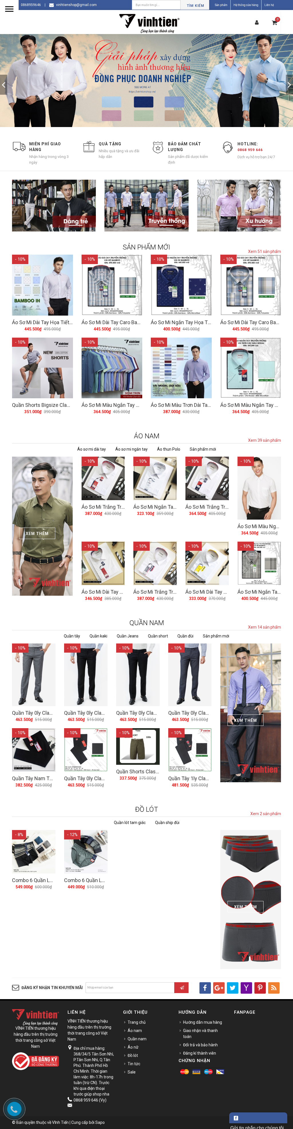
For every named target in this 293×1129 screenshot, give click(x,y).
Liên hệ (269, 5)
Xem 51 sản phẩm (264, 251)
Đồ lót (133, 1055)
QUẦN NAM (146, 623)
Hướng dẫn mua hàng (202, 1022)
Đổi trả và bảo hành (200, 1045)
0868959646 (31, 5)
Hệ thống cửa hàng (245, 5)
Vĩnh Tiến (60, 1122)
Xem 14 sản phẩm (264, 627)
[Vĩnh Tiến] (151, 22)
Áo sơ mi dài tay (91, 449)
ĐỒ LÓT (146, 809)
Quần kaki (98, 636)
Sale (132, 1072)
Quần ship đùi (167, 822)
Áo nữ (133, 1047)
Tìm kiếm (195, 6)
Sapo (100, 1122)
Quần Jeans (127, 636)
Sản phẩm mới (203, 449)
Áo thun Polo (168, 449)
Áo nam (135, 1030)
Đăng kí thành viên (199, 1053)
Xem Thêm (37, 533)
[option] (146, 84)
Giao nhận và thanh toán (200, 1033)
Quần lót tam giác (130, 822)
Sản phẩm (221, 5)
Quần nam (137, 1039)
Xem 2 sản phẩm (265, 813)
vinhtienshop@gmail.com (76, 5)
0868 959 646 (250, 150)
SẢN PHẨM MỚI (146, 247)
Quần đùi (185, 636)
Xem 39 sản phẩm (264, 440)
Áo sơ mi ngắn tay (131, 449)
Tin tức (134, 1063)
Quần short (158, 636)
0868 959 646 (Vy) (90, 1100)
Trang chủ (137, 1022)
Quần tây (72, 636)
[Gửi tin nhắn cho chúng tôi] (258, 1117)
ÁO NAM (146, 436)
